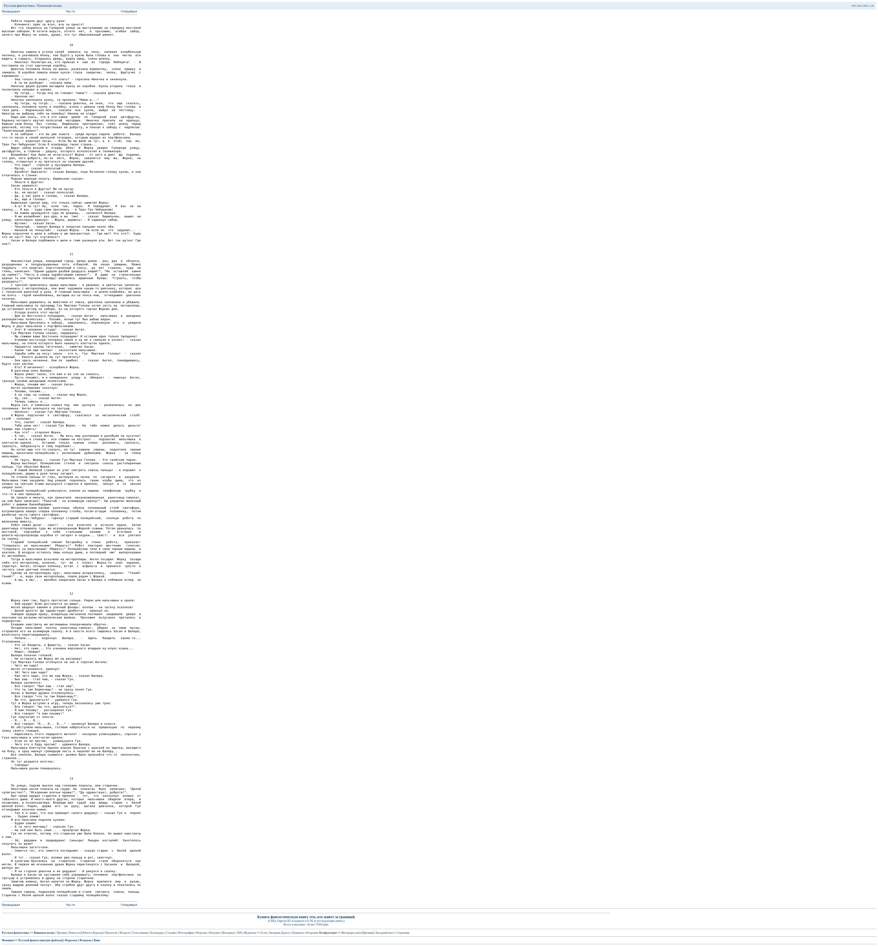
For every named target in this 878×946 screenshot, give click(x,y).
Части (70, 11)
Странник (403, 932)
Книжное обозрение (305, 932)
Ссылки (171, 932)
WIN (853, 6)
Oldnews (86, 932)
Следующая (129, 11)
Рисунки (214, 932)
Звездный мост (385, 932)
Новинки (8, 940)
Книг (97, 940)
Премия (367, 932)
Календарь (157, 932)
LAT (872, 6)
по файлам (54, 940)
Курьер (97, 932)
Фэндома (85, 940)
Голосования (140, 932)
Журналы (250, 932)
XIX (239, 932)
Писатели (111, 932)
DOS (865, 6)
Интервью (228, 932)
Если (264, 932)
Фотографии (186, 932)
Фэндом (124, 932)
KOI (860, 6)
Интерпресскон (351, 932)
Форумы (201, 932)
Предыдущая (11, 11)
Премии (62, 932)
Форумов (71, 940)
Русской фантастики (32, 940)
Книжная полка (49, 6)
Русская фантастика (19, 6)
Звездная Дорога (279, 932)
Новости (74, 932)
